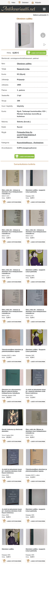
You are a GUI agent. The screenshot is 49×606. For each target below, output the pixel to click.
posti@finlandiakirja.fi (26, 135)
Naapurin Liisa (23, 69)
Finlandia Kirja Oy (24, 132)
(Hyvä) (22, 74)
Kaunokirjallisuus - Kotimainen (30, 143)
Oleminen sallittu (24, 64)
